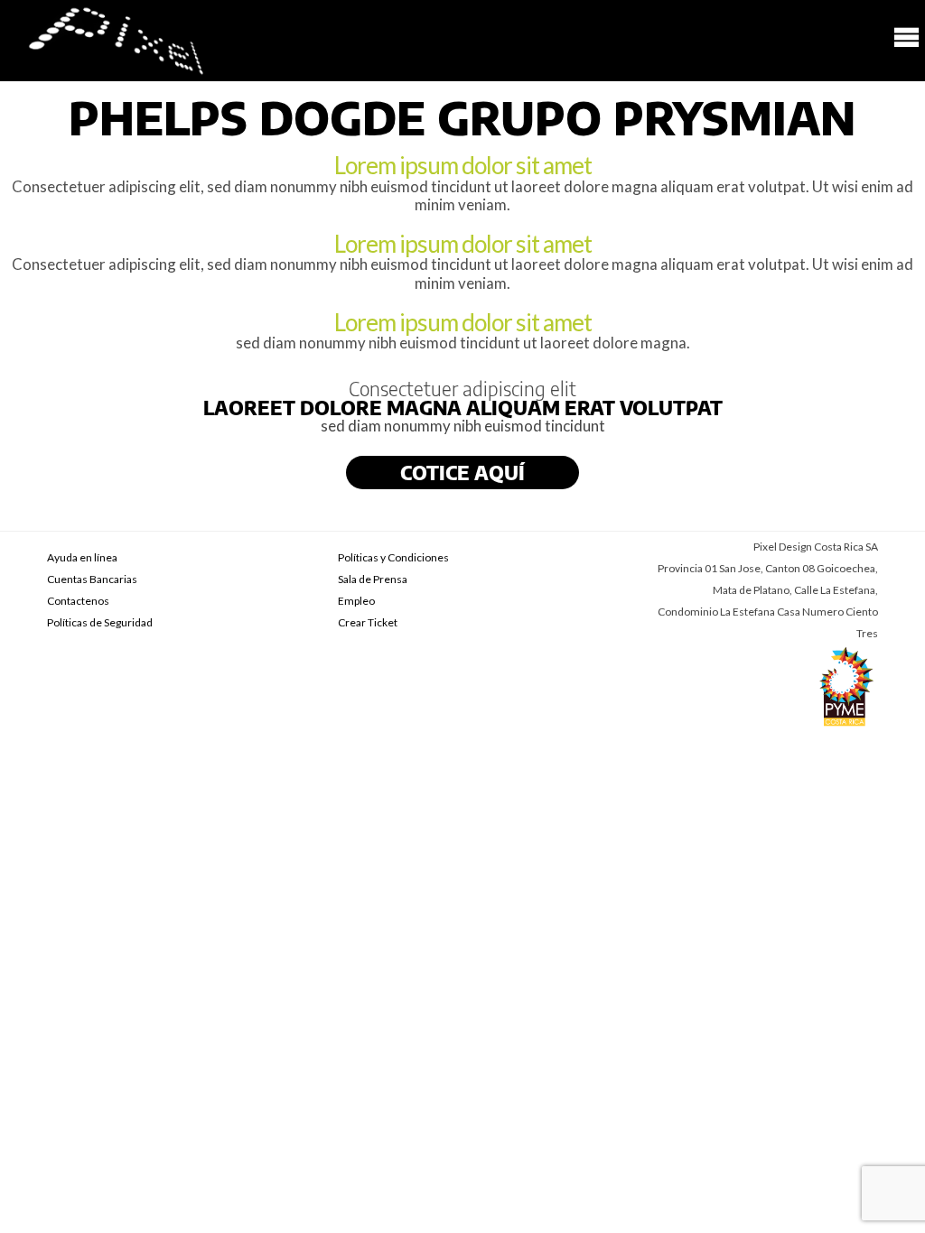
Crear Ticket (367, 622)
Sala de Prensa (372, 579)
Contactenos (78, 600)
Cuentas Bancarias (92, 579)
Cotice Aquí (462, 472)
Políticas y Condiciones (393, 557)
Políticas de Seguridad (100, 622)
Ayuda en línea (82, 557)
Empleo (356, 600)
